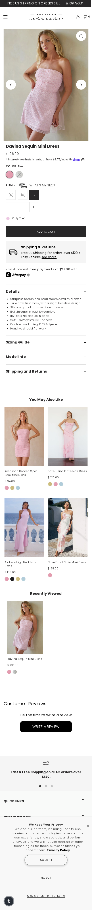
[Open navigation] (14, 16)
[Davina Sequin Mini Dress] (25, 627)
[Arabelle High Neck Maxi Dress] (24, 527)
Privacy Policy (58, 850)
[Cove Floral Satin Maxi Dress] (68, 527)
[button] (9, 901)
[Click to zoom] (81, 36)
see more (49, 257)
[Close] (88, 824)
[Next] (81, 85)
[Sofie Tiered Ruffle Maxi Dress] (68, 436)
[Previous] (11, 85)
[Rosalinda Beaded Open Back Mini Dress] (24, 436)
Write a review (46, 726)
